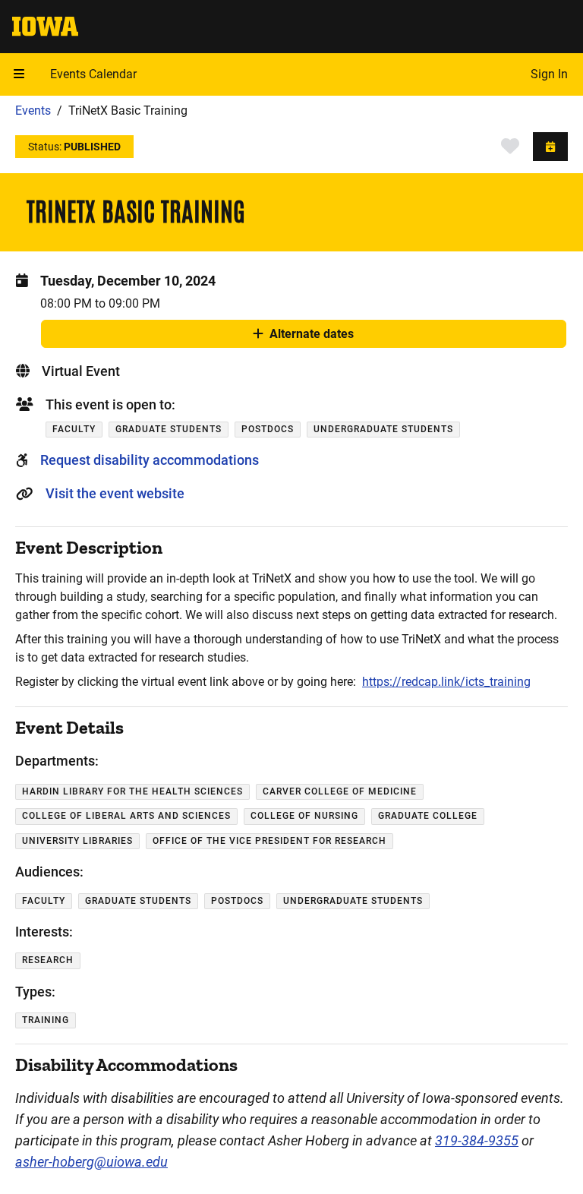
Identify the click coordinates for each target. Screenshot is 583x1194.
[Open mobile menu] (19, 74)
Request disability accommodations (149, 460)
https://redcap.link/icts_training (446, 681)
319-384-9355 (476, 1140)
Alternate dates (311, 337)
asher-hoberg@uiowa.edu (91, 1162)
